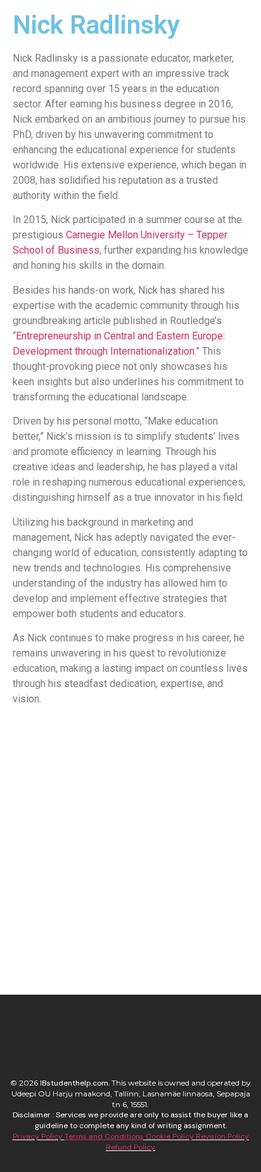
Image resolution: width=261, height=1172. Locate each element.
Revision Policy (222, 1136)
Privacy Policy (39, 1136)
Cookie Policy (170, 1136)
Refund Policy (130, 1147)
